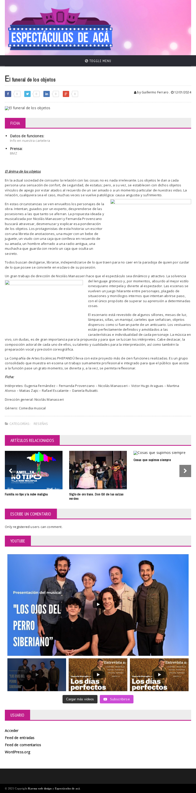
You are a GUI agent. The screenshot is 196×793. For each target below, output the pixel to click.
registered (21, 526)
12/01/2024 (182, 92)
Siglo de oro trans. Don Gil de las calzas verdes (96, 496)
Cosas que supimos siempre (152, 460)
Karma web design (40, 788)
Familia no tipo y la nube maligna (26, 494)
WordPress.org (17, 751)
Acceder (11, 730)
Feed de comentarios (23, 744)
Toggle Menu (99, 61)
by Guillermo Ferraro (152, 92)
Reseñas (41, 423)
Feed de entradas (19, 737)
